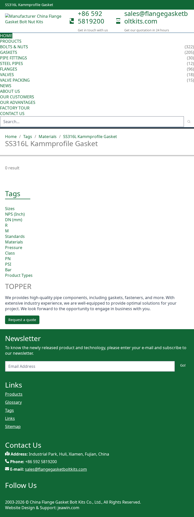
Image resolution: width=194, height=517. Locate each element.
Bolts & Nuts (14, 47)
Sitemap (13, 426)
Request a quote (22, 319)
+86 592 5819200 (91, 17)
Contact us (12, 113)
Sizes (10, 208)
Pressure (13, 247)
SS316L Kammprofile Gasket (90, 136)
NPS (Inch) (15, 214)
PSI (8, 264)
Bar (8, 270)
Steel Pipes (11, 63)
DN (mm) (13, 219)
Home (6, 35)
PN (8, 258)
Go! (183, 365)
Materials (48, 136)
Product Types (19, 275)
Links (10, 418)
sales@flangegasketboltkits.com (156, 17)
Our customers (17, 97)
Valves (7, 74)
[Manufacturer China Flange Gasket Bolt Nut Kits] (35, 21)
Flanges (8, 69)
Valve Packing (15, 80)
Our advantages (17, 102)
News (5, 85)
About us (10, 91)
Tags (27, 136)
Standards (15, 236)
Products (10, 41)
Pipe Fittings (13, 58)
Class (10, 253)
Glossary (13, 402)
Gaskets (8, 52)
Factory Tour (15, 108)
